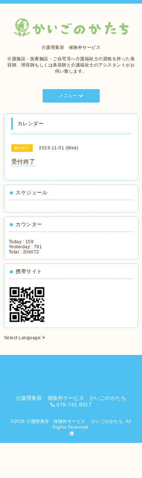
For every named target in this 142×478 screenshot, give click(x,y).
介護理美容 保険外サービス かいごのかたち (74, 421)
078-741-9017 (73, 405)
